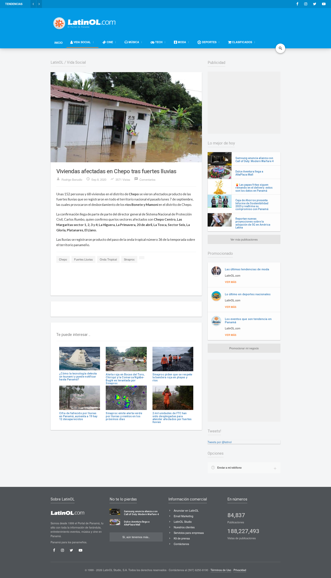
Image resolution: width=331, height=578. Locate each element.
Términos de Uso (221, 570)
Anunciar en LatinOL (186, 510)
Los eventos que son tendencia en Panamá (248, 320)
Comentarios (145, 179)
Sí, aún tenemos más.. (136, 537)
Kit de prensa (182, 538)
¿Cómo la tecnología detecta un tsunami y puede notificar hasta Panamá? (78, 376)
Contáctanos (181, 544)
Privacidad (240, 570)
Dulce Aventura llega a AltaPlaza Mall (249, 173)
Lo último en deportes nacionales (247, 294)
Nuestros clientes (184, 527)
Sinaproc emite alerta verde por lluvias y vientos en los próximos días (124, 416)
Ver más (230, 282)
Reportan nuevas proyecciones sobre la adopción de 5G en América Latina (252, 223)
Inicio (58, 43)
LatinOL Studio (183, 522)
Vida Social (76, 62)
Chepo (63, 259)
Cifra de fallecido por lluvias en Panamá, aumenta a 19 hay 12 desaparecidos (78, 416)
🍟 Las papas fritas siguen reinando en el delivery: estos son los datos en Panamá (254, 187)
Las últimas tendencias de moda (247, 269)
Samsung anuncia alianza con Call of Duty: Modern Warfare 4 (254, 159)
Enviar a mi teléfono (229, 467)
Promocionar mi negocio (244, 348)
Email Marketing (183, 516)
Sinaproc (129, 259)
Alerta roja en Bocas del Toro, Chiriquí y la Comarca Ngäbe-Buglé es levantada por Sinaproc (125, 379)
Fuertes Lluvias (83, 259)
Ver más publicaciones (244, 239)
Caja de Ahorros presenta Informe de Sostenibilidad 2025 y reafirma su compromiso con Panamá (251, 205)
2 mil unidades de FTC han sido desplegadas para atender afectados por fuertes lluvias (172, 418)
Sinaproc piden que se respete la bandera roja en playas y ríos (172, 377)
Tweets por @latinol (220, 442)
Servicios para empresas (189, 533)
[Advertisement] (210, 21)
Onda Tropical (108, 259)
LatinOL (57, 62)
